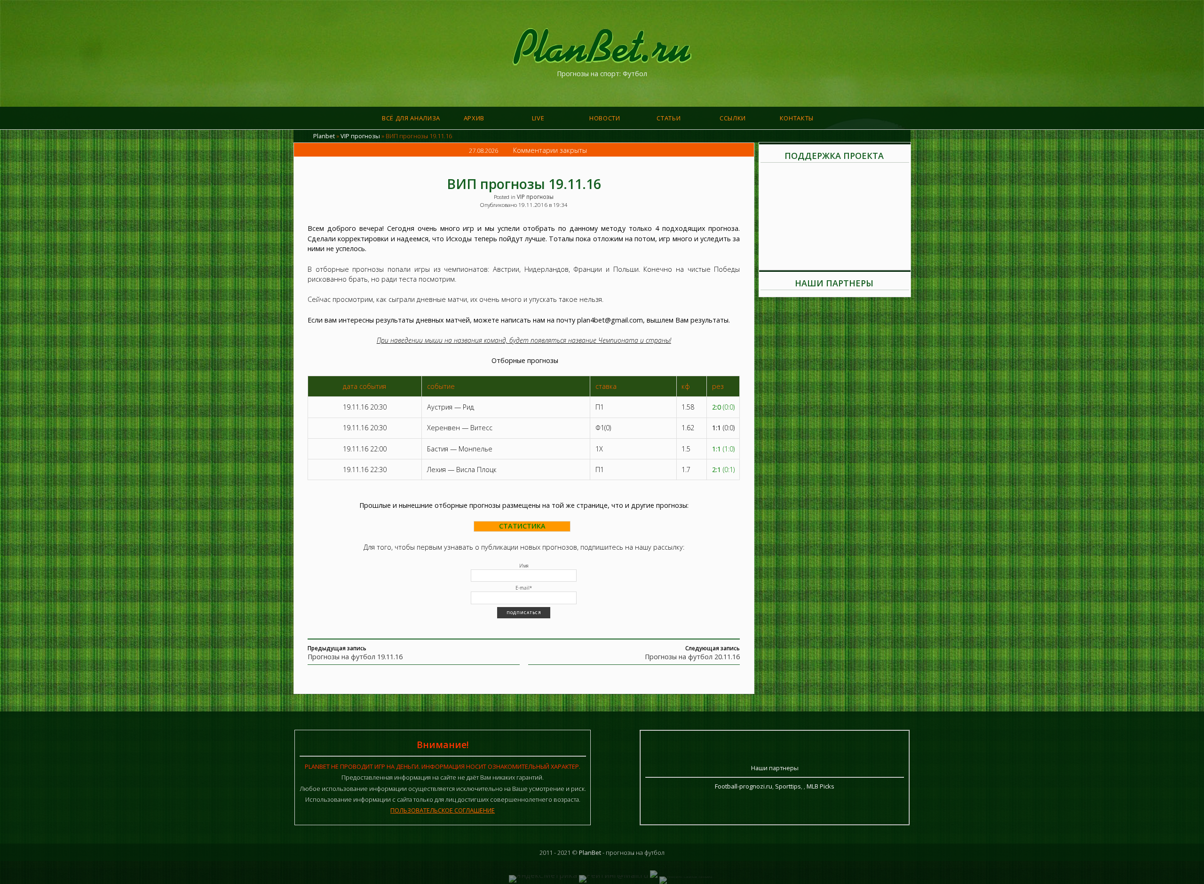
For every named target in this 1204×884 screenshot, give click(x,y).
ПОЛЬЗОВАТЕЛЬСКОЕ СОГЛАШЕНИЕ (442, 810)
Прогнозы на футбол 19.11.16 (355, 656)
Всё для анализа (411, 118)
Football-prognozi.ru (743, 786)
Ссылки (733, 118)
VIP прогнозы (360, 136)
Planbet (324, 136)
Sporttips (788, 786)
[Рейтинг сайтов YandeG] (685, 876)
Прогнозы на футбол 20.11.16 (692, 656)
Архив (474, 118)
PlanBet (590, 852)
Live (538, 118)
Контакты (797, 118)
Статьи (669, 118)
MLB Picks (820, 786)
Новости (604, 118)
